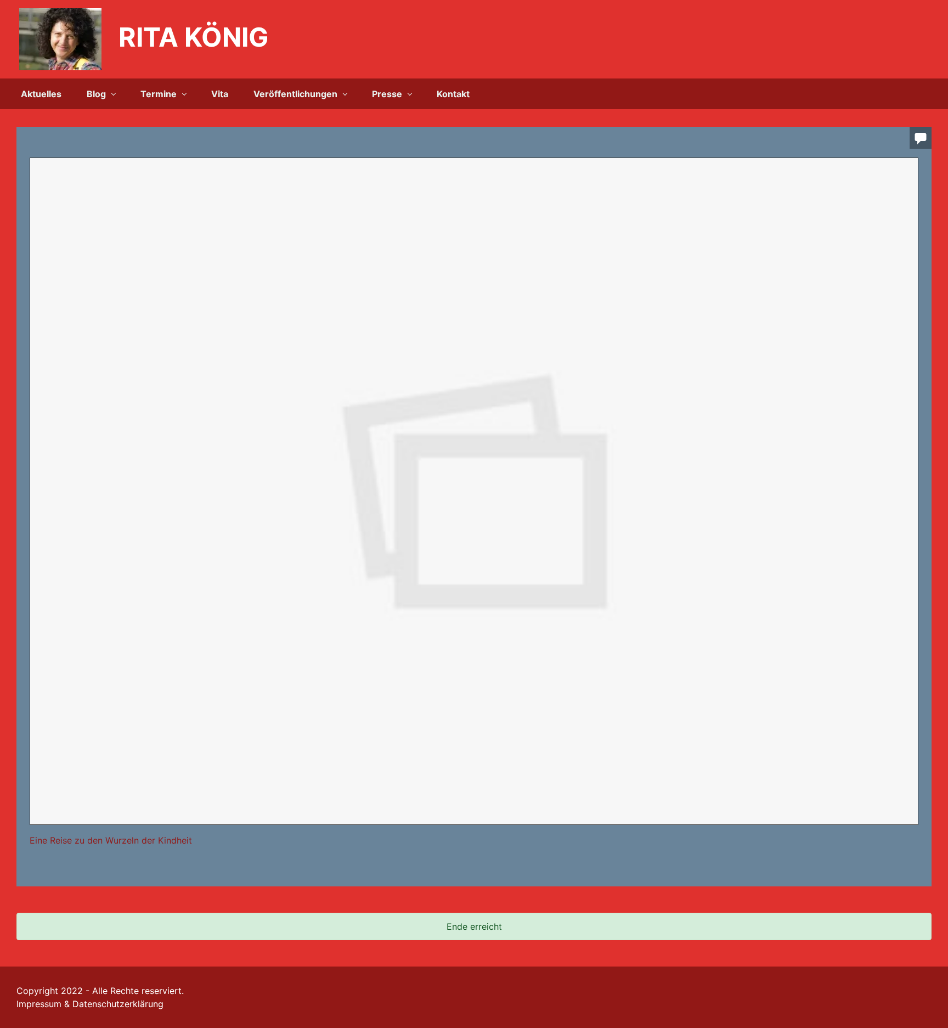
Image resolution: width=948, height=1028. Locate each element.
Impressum (38, 1003)
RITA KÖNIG (194, 37)
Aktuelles (41, 93)
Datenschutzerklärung (117, 1003)
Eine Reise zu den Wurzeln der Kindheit (111, 840)
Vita (219, 93)
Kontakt (453, 93)
